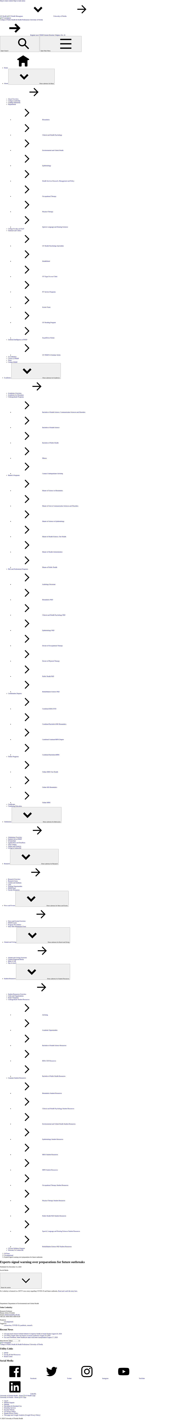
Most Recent (4, 1341)
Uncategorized (8, 1322)
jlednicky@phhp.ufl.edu (12, 1315)
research (29, 1325)
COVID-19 (15, 1325)
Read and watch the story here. (68, 1291)
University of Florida (60, 16)
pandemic (23, 1325)
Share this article (6, 1287)
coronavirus (7, 1325)
